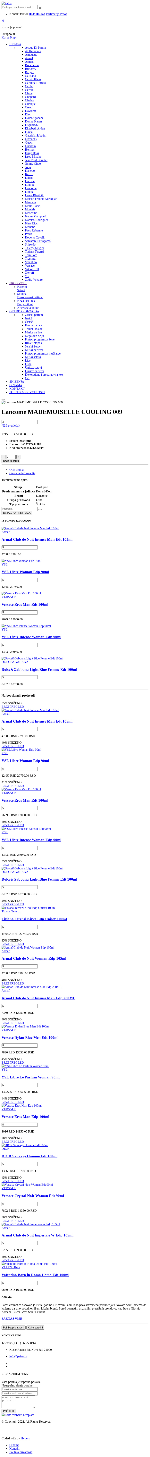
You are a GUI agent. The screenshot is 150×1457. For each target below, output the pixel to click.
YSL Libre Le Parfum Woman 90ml (31, 1077)
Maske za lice (33, 332)
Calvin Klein (33, 79)
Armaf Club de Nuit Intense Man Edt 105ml (37, 539)
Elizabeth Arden (35, 128)
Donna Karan (33, 121)
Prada (28, 234)
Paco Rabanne (34, 230)
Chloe (28, 93)
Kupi (13, 37)
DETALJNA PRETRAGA (17, 512)
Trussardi (30, 258)
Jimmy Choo (33, 163)
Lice (27, 360)
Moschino (31, 212)
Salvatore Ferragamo (38, 241)
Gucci (28, 142)
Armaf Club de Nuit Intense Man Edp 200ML (38, 998)
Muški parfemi (34, 350)
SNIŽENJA (16, 381)
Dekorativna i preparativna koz (44, 374)
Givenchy (31, 139)
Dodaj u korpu (11, 460)
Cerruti (29, 89)
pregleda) (11, 425)
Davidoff (30, 111)
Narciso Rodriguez (36, 220)
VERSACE (9, 597)
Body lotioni (25, 304)
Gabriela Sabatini (35, 135)
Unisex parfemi (34, 371)
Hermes (30, 149)
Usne (28, 364)
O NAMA (15, 385)
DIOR (5, 1148)
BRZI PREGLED (13, 706)
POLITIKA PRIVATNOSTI (27, 392)
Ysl (27, 276)
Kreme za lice (33, 325)
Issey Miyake (33, 156)
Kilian (29, 177)
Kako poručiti (35, 1327)
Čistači (29, 321)
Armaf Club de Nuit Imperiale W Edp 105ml (37, 1235)
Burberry (30, 68)
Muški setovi (33, 357)
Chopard (30, 96)
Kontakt (14, 1448)
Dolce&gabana (34, 118)
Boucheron (32, 65)
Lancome (31, 188)
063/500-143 (37, 14)
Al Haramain (33, 51)
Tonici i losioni (34, 329)
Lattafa (29, 191)
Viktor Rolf (32, 269)
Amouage (31, 54)
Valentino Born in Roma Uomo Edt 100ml (35, 1275)
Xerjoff (29, 272)
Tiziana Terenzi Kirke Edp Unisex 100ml (34, 919)
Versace (30, 265)
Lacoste (30, 181)
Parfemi (22, 286)
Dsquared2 (31, 125)
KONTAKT (17, 388)
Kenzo (29, 174)
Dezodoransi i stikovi (30, 297)
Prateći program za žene (39, 339)
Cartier (29, 86)
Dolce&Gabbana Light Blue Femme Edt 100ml (39, 669)
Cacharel (30, 75)
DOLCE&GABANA (15, 662)
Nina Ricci (31, 223)
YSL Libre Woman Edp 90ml (25, 572)
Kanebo (30, 170)
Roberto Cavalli (35, 237)
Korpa (5, 37)
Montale (30, 209)
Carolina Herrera (35, 82)
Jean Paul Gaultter (36, 160)
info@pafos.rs (18, 1356)
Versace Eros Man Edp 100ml (25, 1117)
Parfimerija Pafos (56, 14)
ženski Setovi (33, 346)
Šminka (22, 293)
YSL (5, 564)
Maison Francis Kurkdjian (41, 198)
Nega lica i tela (26, 300)
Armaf (29, 58)
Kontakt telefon (19, 14)
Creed (28, 107)
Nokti (28, 318)
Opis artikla (16, 469)
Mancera (30, 202)
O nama (14, 1445)
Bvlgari (29, 72)
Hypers (25, 1438)
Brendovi (15, 44)
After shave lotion (28, 307)
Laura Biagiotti (34, 195)
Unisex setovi (33, 367)
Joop (28, 167)
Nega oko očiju (34, 336)
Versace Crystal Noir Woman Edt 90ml (33, 1196)
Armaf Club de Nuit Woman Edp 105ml (34, 958)
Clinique (30, 103)
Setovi (21, 290)
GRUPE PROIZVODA (24, 311)
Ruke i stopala (34, 343)
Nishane (30, 227)
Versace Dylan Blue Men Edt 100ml (30, 1037)
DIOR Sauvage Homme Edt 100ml (29, 1156)
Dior (28, 114)
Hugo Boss (32, 153)
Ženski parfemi (34, 314)
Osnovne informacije (22, 473)
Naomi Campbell (35, 216)
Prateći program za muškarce (43, 353)
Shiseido (30, 244)
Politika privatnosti (13, 1327)
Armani (29, 61)
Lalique (29, 184)
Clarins (29, 100)
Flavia (29, 132)
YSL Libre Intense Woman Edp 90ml (31, 637)
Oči (27, 378)
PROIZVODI (18, 283)
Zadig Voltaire (34, 279)
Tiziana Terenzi (34, 251)
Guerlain (30, 146)
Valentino (31, 262)
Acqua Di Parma (35, 47)
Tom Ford (31, 255)
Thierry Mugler (34, 248)
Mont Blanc (32, 205)
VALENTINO (11, 1267)
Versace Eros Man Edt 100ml (25, 604)
